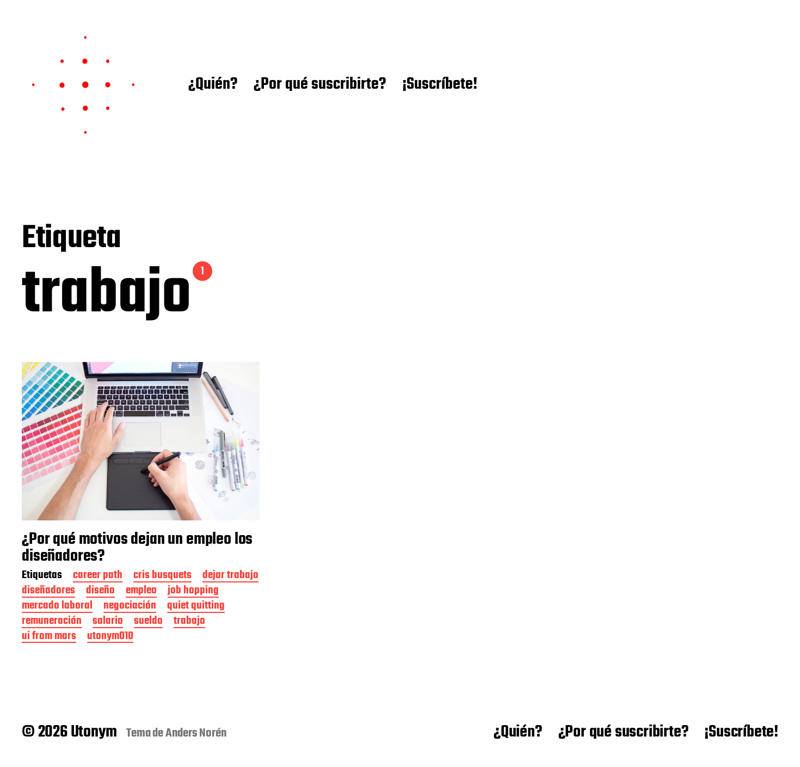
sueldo (148, 622)
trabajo (189, 622)
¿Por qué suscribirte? (320, 85)
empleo (141, 591)
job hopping (193, 591)
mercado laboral (57, 606)
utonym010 (110, 637)
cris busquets (162, 576)
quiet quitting (196, 606)
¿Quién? (212, 85)
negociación (129, 606)
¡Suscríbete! (439, 85)
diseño (100, 591)
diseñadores (48, 591)
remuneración (52, 622)
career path (97, 576)
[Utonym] (83, 84)
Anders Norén (196, 733)
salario (108, 622)
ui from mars (49, 637)
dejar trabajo (230, 576)
